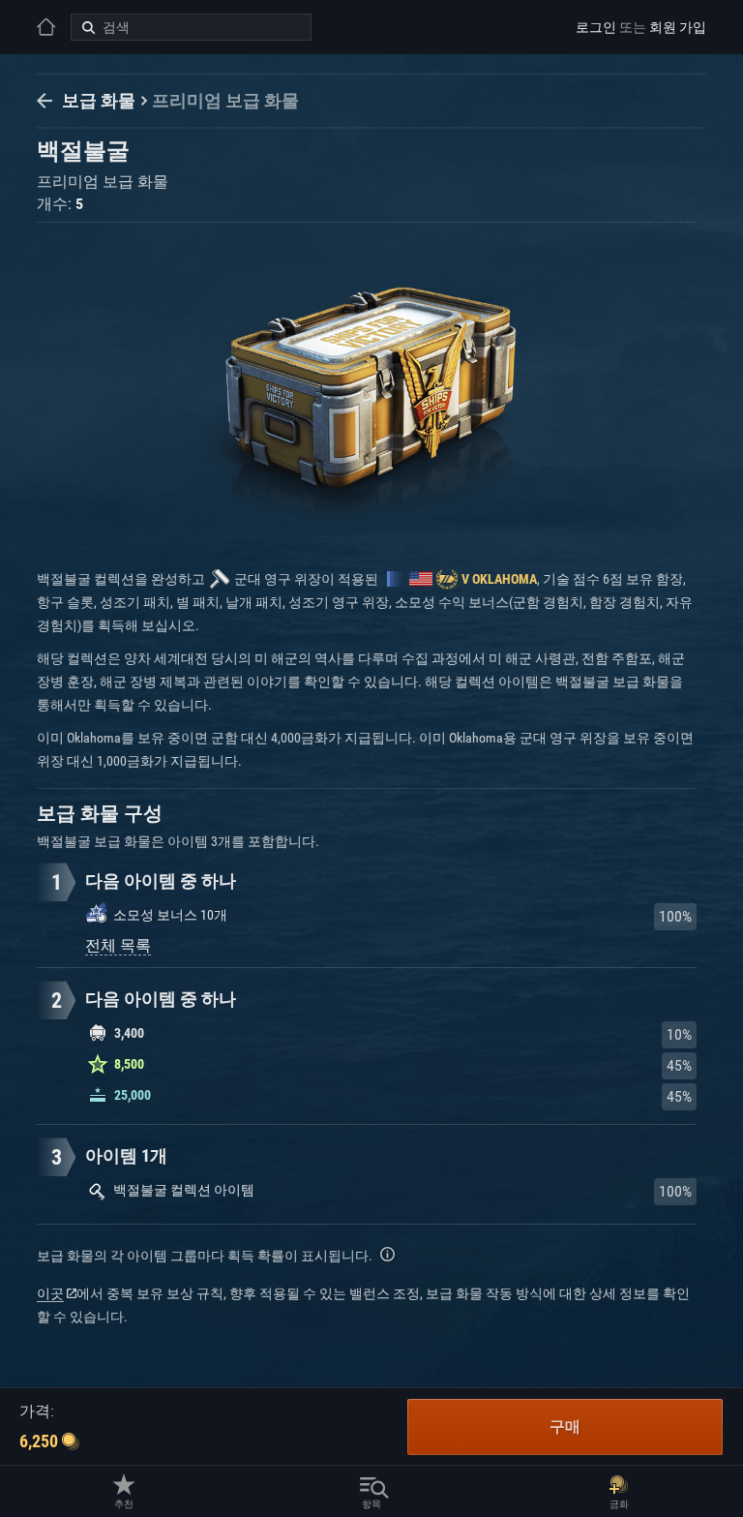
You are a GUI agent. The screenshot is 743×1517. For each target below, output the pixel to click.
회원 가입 (677, 27)
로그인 (596, 27)
